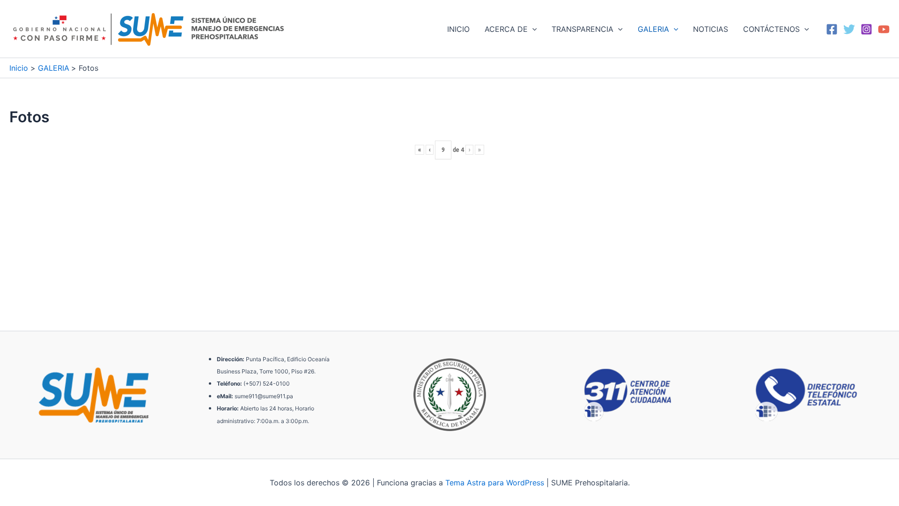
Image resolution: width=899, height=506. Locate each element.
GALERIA (653, 29)
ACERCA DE (506, 29)
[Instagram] (866, 29)
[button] (532, 29)
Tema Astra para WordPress (494, 482)
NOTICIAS (710, 29)
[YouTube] (884, 29)
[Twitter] (849, 29)
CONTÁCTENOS (771, 29)
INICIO (458, 29)
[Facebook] (832, 29)
